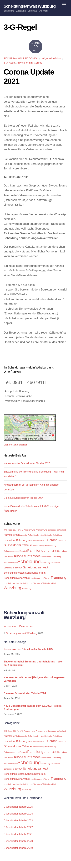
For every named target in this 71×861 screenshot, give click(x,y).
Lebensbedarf (46, 557)
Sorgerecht (39, 578)
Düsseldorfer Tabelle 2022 (18, 827)
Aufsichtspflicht (34, 535)
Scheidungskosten (14, 572)
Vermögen (37, 583)
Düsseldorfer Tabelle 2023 (18, 820)
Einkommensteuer (11, 551)
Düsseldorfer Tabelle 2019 (18, 847)
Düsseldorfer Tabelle (18, 545)
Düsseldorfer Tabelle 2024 (18, 813)
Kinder (10, 557)
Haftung (64, 551)
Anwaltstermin (25, 62)
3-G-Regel (9, 62)
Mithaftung (57, 557)
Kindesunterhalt (27, 556)
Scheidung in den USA (13, 568)
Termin (47, 578)
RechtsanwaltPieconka (21, 58)
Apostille (23, 535)
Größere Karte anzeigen (15, 444)
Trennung (58, 577)
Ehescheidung (38, 545)
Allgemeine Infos (51, 58)
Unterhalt (7, 583)
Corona (38, 62)
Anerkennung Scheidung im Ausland (51, 530)
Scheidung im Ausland (50, 563)
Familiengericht (40, 550)
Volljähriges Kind (49, 583)
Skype (31, 578)
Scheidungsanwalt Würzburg (21, 633)
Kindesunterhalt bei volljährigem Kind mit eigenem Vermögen (34, 679)
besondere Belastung (15, 540)
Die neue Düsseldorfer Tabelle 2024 (23, 497)
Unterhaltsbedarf (19, 583)
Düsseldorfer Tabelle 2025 (18, 806)
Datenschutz (26, 626)
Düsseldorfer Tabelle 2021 (18, 834)
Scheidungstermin (35, 572)
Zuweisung (26, 589)
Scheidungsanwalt (35, 567)
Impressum (10, 626)
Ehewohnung (50, 545)
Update (30, 583)
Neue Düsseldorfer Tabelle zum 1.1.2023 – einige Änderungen (33, 707)
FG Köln (56, 551)
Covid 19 (61, 540)
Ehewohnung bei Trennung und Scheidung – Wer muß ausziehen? (33, 663)
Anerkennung (29, 530)
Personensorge (10, 563)
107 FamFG (18, 530)
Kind (5, 557)
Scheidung (29, 561)
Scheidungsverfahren (16, 577)
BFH (30, 540)
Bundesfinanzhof (40, 540)
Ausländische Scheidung (51, 535)
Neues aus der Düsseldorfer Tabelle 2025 (27, 463)
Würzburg (12, 588)
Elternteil (23, 551)
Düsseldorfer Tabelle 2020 (18, 840)
